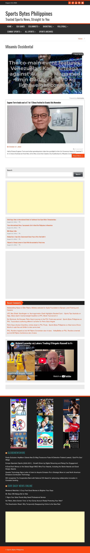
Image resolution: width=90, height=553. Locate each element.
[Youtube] (76, 2)
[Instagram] (79, 2)
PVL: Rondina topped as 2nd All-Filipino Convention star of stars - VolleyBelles (34, 330)
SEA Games (20, 26)
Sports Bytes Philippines (28, 13)
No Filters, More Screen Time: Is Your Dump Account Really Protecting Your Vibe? (34, 501)
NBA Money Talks (12, 231)
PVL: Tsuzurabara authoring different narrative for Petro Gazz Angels (31, 321)
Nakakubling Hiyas (13, 308)
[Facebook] (69, 2)
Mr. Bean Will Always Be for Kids (16, 494)
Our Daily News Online (20, 486)
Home (9, 26)
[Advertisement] (45, 197)
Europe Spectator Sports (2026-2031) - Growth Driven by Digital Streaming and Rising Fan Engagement (41, 463)
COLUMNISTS (33, 26)
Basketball (47, 26)
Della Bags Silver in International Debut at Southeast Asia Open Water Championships (31, 219)
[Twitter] (72, 2)
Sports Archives (46, 31)
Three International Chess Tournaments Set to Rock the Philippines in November (30, 225)
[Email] (82, 2)
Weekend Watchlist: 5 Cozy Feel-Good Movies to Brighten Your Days (29, 490)
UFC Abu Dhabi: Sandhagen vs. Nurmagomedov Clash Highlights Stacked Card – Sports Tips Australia (43, 313)
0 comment (79, 149)
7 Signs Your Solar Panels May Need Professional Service (25, 497)
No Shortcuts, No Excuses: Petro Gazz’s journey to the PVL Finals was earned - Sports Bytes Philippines (43, 319)
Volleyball (62, 26)
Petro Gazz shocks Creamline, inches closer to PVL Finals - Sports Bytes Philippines (36, 325)
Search (9, 170)
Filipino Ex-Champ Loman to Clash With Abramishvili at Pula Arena (26, 242)
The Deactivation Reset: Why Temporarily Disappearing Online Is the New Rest (32, 504)
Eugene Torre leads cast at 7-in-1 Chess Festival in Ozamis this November (34, 102)
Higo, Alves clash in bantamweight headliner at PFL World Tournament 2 (32, 316)
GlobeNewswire (16, 453)
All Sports (29, 31)
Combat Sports (13, 31)
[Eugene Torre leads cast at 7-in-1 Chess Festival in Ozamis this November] (45, 125)
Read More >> (78, 156)
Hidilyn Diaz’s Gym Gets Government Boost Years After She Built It (26, 237)
